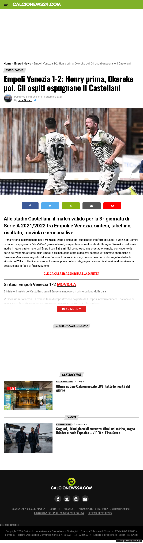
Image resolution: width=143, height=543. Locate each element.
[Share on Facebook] (30, 206)
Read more (70, 309)
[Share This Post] (71, 206)
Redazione (69, 508)
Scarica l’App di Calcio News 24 (29, 508)
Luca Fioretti (25, 100)
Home (8, 63)
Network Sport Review (100, 513)
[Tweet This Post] (50, 206)
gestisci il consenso (9, 524)
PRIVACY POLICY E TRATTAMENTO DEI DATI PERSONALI (105, 508)
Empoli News (22, 63)
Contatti (55, 508)
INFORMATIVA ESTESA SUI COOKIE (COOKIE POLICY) (59, 513)
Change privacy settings (129, 540)
